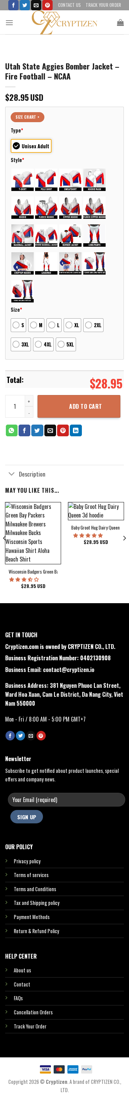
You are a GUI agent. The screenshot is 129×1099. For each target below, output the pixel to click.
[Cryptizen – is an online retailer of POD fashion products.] (64, 22)
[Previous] (4, 552)
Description (32, 473)
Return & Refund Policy (36, 931)
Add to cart (85, 406)
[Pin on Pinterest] (63, 430)
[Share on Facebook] (24, 430)
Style (17, 159)
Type (17, 130)
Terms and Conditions (35, 889)
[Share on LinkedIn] (76, 430)
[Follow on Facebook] (13, 5)
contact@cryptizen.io (68, 669)
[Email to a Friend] (50, 430)
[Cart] (120, 22)
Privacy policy (27, 861)
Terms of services (31, 874)
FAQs (18, 998)
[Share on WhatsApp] (12, 430)
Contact (22, 984)
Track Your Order (103, 5)
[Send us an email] (36, 5)
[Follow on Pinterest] (47, 5)
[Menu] (9, 22)
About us (22, 970)
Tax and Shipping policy (37, 902)
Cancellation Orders (33, 1012)
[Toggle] (12, 474)
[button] (24, 579)
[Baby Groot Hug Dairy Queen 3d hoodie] (95, 511)
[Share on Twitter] (37, 430)
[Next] (124, 552)
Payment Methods (32, 916)
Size (16, 309)
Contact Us (69, 5)
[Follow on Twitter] (25, 5)
